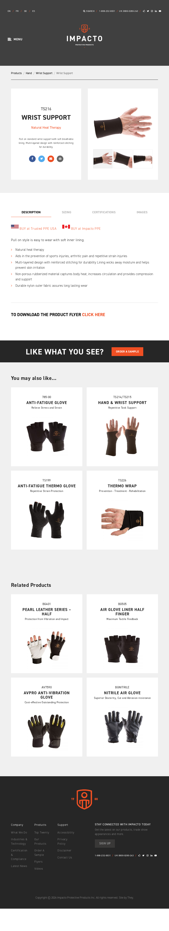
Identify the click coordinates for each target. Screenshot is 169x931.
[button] (15, 39)
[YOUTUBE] (160, 11)
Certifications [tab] (104, 212)
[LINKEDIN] (156, 11)
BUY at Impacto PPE (86, 228)
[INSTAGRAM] (152, 11)
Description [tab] (31, 212)
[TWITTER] (148, 11)
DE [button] (26, 11)
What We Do (19, 832)
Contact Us (64, 857)
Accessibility (65, 832)
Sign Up (104, 843)
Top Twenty (41, 832)
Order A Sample (127, 351)
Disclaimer (64, 850)
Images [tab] (142, 212)
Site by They (126, 897)
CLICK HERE (93, 314)
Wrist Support (44, 73)
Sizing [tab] (66, 212)
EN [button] (9, 11)
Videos (38, 868)
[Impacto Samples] (84, 46)
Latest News (19, 866)
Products (16, 73)
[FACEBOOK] (144, 11)
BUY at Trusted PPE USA (38, 228)
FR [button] (17, 11)
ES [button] (33, 11)
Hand (29, 73)
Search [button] (89, 11)
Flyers (38, 861)
